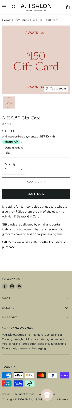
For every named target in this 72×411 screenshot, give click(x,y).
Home (6, 20)
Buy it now (36, 194)
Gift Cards (22, 20)
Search (6, 394)
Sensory (63, 399)
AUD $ (8, 367)
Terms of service (24, 394)
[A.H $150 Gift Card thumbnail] (8, 102)
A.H (9, 123)
